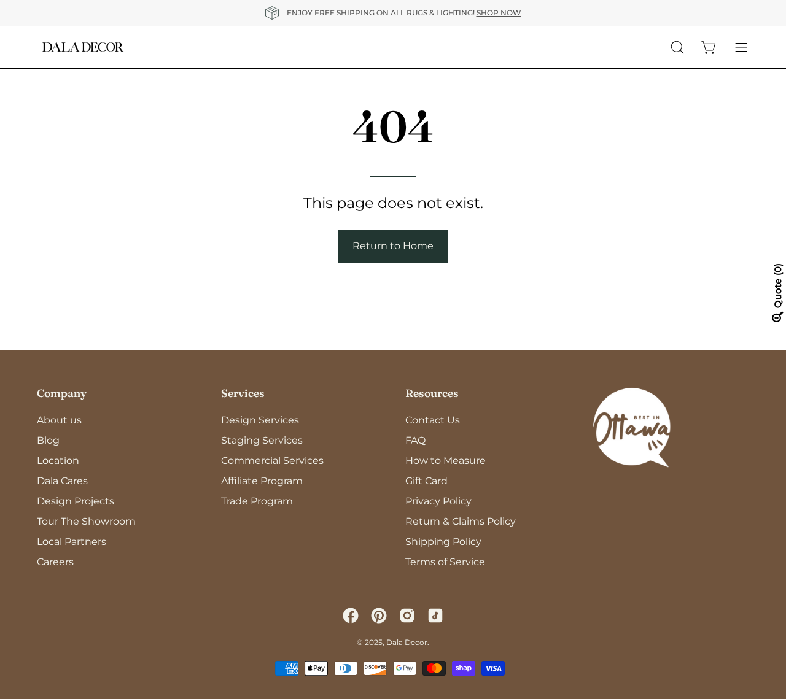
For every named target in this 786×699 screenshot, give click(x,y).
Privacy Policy (438, 501)
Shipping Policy (443, 541)
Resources (432, 393)
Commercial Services (272, 460)
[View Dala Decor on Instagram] (407, 615)
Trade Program (257, 501)
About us (59, 420)
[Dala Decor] (83, 47)
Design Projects (75, 501)
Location (58, 460)
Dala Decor (406, 642)
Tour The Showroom (86, 521)
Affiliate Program (262, 481)
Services (243, 393)
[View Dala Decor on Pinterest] (379, 615)
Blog (48, 440)
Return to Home (393, 246)
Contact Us (432, 420)
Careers (55, 562)
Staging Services (262, 440)
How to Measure (445, 460)
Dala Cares (62, 481)
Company (62, 393)
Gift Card (426, 481)
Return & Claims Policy (460, 521)
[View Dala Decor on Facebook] (350, 615)
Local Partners (71, 541)
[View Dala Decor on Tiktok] (435, 615)
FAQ (415, 440)
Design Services (260, 420)
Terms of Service (445, 562)
